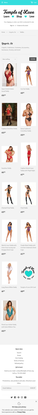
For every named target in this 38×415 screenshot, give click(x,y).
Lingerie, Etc (12, 32)
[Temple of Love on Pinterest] (18, 398)
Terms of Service (19, 361)
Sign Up (32, 388)
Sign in (12, 25)
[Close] (36, 401)
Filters (33, 59)
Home (3, 32)
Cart (35, 2)
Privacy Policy (21, 412)
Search (19, 353)
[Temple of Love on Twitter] (12, 398)
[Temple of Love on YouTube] (25, 398)
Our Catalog (19, 358)
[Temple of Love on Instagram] (22, 398)
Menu (6, 2)
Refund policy (19, 363)
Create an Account (22, 25)
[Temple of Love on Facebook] (15, 398)
